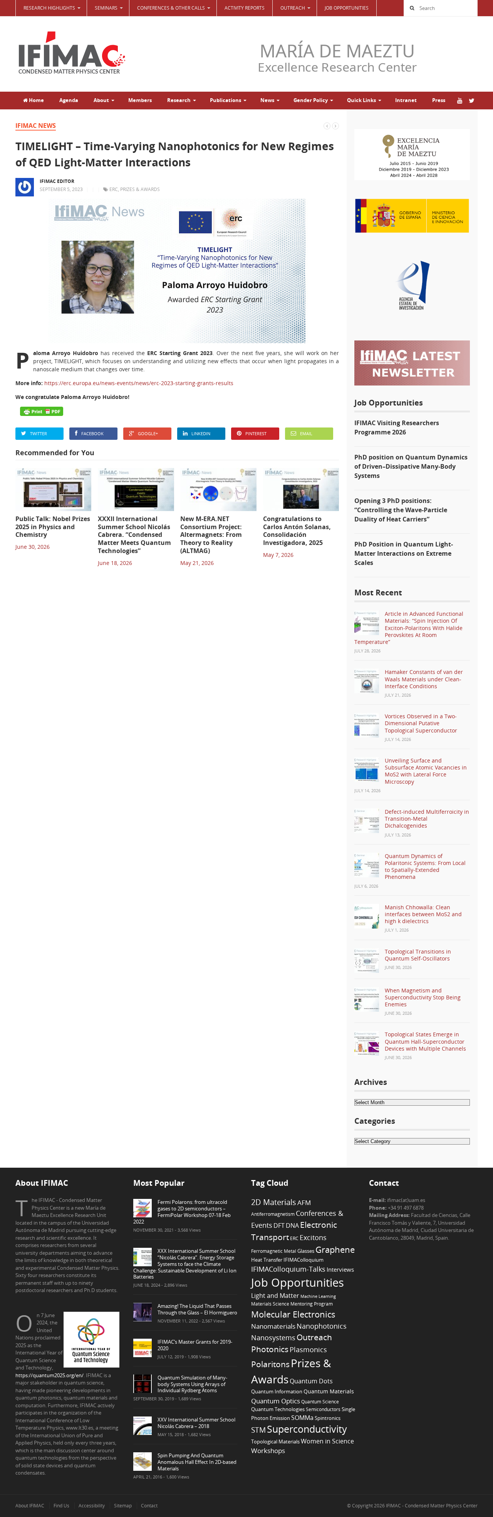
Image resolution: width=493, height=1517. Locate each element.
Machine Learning (318, 1296)
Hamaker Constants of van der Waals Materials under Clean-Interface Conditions (424, 678)
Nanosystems (273, 1337)
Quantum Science (320, 1401)
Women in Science (327, 1441)
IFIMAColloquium (303, 1260)
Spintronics (327, 1418)
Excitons (313, 1237)
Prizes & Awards (140, 189)
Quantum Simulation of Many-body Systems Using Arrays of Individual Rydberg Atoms (192, 1384)
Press (438, 100)
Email (306, 433)
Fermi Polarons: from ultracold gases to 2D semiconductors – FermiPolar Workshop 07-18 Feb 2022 (182, 1212)
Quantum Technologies (278, 1409)
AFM (304, 1202)
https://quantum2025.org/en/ (49, 1375)
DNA (292, 1225)
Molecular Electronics (293, 1314)
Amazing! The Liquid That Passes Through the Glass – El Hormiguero (197, 1309)
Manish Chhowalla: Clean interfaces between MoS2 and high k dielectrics (423, 914)
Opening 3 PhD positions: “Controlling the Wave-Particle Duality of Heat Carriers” (400, 509)
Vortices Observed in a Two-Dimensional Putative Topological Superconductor (421, 723)
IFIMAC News (35, 125)
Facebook (92, 433)
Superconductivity (307, 1429)
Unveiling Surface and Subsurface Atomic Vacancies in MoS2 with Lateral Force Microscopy (426, 771)
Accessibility (92, 1505)
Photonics (269, 1349)
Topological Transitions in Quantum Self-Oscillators (418, 955)
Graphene (335, 1249)
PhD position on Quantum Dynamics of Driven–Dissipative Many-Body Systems (411, 466)
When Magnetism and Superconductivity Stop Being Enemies (423, 997)
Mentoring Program (311, 1304)
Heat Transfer (266, 1259)
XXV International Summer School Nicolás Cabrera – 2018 (196, 1423)
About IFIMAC (29, 1505)
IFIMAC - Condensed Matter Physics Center (431, 1505)
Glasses (305, 1251)
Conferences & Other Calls (171, 8)
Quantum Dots (311, 1381)
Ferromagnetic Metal (273, 1251)
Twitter (38, 433)
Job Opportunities (347, 8)
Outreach (314, 1337)
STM (258, 1430)
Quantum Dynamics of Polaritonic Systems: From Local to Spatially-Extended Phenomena (425, 866)
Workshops (268, 1450)
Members (140, 100)
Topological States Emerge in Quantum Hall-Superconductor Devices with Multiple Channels (425, 1041)
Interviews (340, 1269)
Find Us (61, 1505)
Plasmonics (308, 1349)
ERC (113, 189)
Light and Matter (275, 1295)
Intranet (406, 100)
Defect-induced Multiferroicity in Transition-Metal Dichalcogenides (427, 818)
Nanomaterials (273, 1326)
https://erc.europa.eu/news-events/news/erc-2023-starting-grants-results (138, 383)
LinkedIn (200, 433)
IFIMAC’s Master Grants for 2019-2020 (195, 1345)
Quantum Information (276, 1391)
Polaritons (270, 1363)
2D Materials (273, 1202)
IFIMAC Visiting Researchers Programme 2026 (396, 427)
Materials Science (270, 1304)
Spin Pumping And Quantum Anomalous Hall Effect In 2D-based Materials (197, 1462)
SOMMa (302, 1417)
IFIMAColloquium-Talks (288, 1269)
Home (36, 100)
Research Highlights (49, 8)
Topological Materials (275, 1441)
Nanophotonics (322, 1326)
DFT (279, 1225)
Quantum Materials (329, 1391)
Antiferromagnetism (273, 1214)
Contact (149, 1505)
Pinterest (256, 433)
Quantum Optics (275, 1400)
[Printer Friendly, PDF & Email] (41, 411)
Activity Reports (245, 8)
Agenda (68, 100)
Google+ (148, 433)
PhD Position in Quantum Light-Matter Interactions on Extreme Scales (403, 553)
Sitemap (123, 1505)
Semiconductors (323, 1409)
